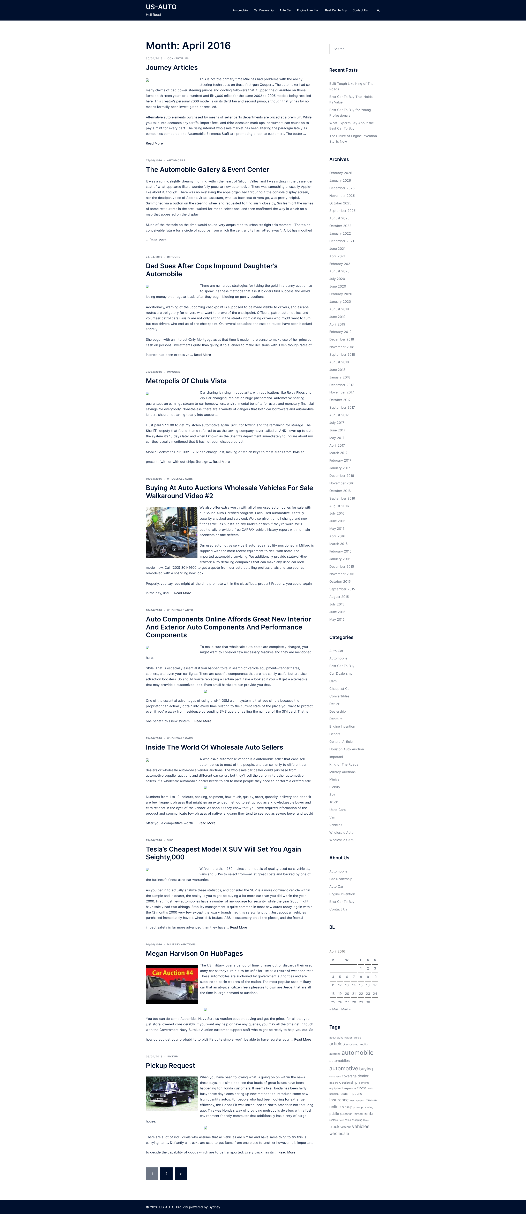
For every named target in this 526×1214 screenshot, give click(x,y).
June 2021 (337, 248)
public (334, 1114)
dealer (363, 1076)
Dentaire (336, 719)
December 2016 (341, 475)
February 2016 (340, 551)
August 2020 (339, 271)
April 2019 (337, 324)
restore (333, 1119)
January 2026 (340, 180)
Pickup (172, 1056)
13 (347, 985)
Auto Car (285, 10)
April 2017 (337, 445)
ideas (344, 1094)
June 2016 (337, 521)
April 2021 (337, 256)
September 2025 (342, 211)
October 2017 (340, 400)
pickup (347, 1107)
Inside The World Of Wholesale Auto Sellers (214, 747)
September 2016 (342, 498)
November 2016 (341, 483)
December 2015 (341, 566)
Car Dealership (264, 10)
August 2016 (339, 506)
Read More (154, 143)
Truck (333, 802)
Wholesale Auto (180, 610)
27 (347, 1002)
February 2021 (340, 264)
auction (364, 1044)
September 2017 (342, 407)
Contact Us (360, 10)
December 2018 (341, 339)
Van (332, 817)
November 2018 (341, 347)
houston (334, 1093)
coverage (349, 1076)
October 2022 (340, 226)
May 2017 (336, 438)
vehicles (360, 1126)
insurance (339, 1099)
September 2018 (342, 354)
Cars (333, 681)
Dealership (337, 711)
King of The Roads (343, 764)
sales (348, 1119)
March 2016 (338, 544)
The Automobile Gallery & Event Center (207, 169)
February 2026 (340, 173)
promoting (367, 1107)
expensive (350, 1088)
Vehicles (335, 825)
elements (364, 1082)
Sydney (214, 1207)
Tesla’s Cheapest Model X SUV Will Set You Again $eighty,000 (223, 853)
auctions (334, 1053)
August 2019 (339, 309)
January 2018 (339, 377)
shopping (357, 1119)
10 (375, 977)
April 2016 (337, 536)
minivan (371, 1100)
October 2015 (340, 581)
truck (334, 1126)
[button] (378, 10)
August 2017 (339, 415)
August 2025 (339, 218)
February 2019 (340, 332)
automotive (343, 1068)
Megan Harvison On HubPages (194, 953)
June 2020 (337, 286)
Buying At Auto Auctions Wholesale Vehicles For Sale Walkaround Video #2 (229, 492)
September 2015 (342, 589)
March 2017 (338, 453)
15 (361, 985)
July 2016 (336, 513)
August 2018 (339, 362)
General (335, 734)
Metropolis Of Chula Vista (186, 381)
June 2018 (337, 370)
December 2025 (342, 188)
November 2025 (342, 196)
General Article (341, 741)
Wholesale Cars (180, 478)
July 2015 (336, 604)
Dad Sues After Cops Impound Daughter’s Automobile (212, 270)
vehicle (345, 1127)
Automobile (240, 10)
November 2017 (341, 392)
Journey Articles (172, 67)
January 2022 (340, 233)
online (335, 1106)
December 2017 (341, 385)
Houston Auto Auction (346, 749)
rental (369, 1113)
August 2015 (339, 597)
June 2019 (337, 317)
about (332, 1037)
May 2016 (337, 528)
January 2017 (339, 468)
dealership (348, 1082)
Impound (174, 256)
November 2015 (341, 574)
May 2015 (337, 619)
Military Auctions (181, 944)
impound (355, 1093)
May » (346, 1009)
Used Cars (337, 810)
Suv (170, 840)
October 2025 (340, 203)
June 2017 (337, 430)
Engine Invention (308, 10)
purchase (346, 1113)
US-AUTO (161, 7)
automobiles (339, 1060)
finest (361, 1088)
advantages (345, 1037)
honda (370, 1088)
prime (356, 1107)
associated (352, 1044)
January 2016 (339, 559)
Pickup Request (170, 1066)
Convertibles (178, 58)
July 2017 (336, 423)
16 (368, 985)
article (357, 1037)
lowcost (360, 1100)
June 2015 (337, 612)
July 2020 (337, 279)
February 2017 (340, 460)
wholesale (339, 1133)
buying (366, 1068)
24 (375, 994)
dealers (333, 1082)
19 (340, 994)
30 (368, 1002)
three (366, 1120)
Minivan (335, 779)
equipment (336, 1088)
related (358, 1113)
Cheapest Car (340, 689)
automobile (357, 1052)
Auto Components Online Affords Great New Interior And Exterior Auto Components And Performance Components (228, 627)
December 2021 (341, 241)
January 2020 (340, 301)
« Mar (333, 1009)
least (352, 1100)
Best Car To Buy (336, 10)
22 (361, 994)
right (341, 1120)
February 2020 (340, 294)
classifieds (335, 1076)
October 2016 (340, 491)
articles (337, 1043)
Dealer (334, 704)
